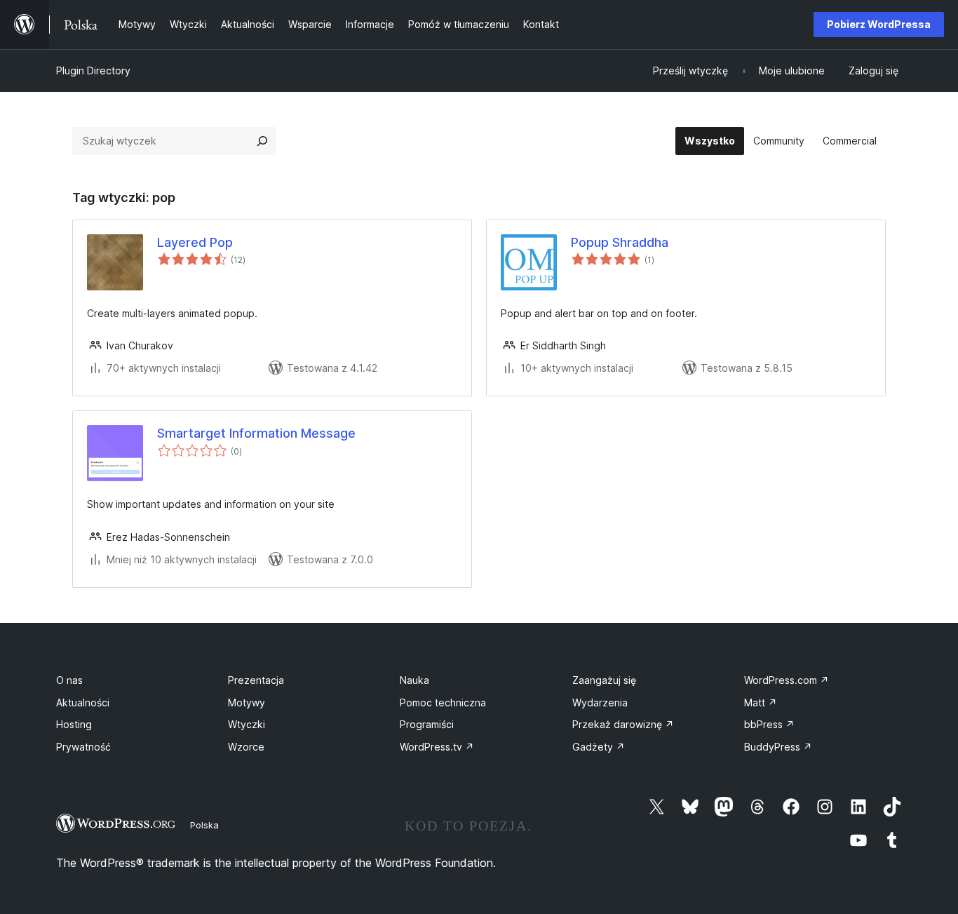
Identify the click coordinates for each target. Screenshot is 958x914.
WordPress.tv (437, 747)
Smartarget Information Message (256, 433)
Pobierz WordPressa (879, 24)
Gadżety (598, 747)
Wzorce (246, 747)
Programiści (427, 724)
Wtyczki (246, 724)
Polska (204, 825)
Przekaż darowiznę (623, 724)
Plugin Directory (93, 70)
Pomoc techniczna (443, 702)
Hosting (74, 724)
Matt (760, 702)
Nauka (414, 680)
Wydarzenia (600, 702)
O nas (69, 680)
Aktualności (82, 702)
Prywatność (83, 747)
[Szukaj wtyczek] (262, 141)
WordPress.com (786, 680)
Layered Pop (195, 242)
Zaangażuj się (604, 680)
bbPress (769, 724)
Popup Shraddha (619, 242)
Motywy (246, 702)
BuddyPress (778, 747)
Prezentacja (256, 680)
